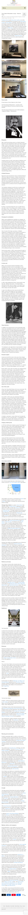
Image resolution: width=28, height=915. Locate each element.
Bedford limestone (11, 528)
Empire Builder (22, 582)
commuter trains (6, 510)
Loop (7, 673)
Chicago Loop (19, 512)
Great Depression (7, 805)
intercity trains (16, 880)
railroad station (19, 505)
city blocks (6, 515)
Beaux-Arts (18, 528)
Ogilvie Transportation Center (10, 657)
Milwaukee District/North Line (11, 882)
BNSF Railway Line (13, 884)
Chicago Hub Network (18, 862)
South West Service (11, 885)
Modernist (8, 808)
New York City (8, 521)
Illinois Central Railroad (8, 708)
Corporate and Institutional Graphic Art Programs (14, 16)
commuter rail (10, 881)
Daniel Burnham (12, 747)
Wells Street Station (21, 713)
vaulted (4, 776)
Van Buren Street (19, 682)
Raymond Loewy (18, 35)
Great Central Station (18, 708)
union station (5, 701)
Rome (18, 891)
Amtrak (22, 498)
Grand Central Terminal (14, 520)
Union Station (9, 22)
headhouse (16, 719)
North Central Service (13, 585)
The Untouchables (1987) (15, 482)
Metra (4, 501)
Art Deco (6, 798)
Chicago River (6, 511)
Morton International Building (12, 813)
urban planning (15, 768)
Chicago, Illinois (12, 506)
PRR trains (10, 27)
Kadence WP (4, 909)
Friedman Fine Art (5, 20)
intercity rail (17, 507)
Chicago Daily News (14, 796)
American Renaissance (12, 766)
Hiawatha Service (11, 582)
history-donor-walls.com (16, 20)
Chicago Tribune (12, 868)
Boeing (7, 814)
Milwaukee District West (15, 583)
